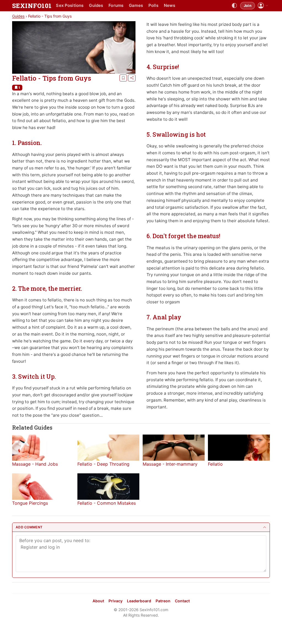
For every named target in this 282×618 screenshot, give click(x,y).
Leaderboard (139, 600)
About (98, 600)
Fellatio (215, 464)
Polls (153, 5)
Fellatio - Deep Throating (103, 464)
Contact (182, 600)
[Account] (263, 6)
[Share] (131, 78)
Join (247, 5)
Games (136, 5)
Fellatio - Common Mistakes (106, 503)
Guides (96, 5)
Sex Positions (69, 5)
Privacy (116, 600)
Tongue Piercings (30, 503)
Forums (116, 5)
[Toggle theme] (234, 5)
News (169, 5)
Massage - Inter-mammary (170, 464)
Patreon (163, 600)
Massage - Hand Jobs (35, 464)
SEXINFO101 (31, 6)
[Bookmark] (123, 78)
